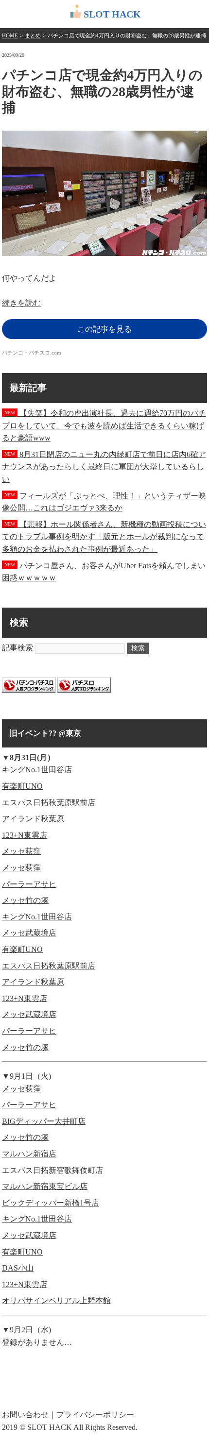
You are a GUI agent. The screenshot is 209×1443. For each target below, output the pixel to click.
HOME (10, 35)
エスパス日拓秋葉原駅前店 (48, 802)
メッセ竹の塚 (25, 900)
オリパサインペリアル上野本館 (56, 1300)
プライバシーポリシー (95, 1414)
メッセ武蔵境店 (29, 933)
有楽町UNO (22, 786)
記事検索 (17, 648)
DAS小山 (18, 1268)
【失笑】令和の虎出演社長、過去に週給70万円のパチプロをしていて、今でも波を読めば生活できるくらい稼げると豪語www (104, 425)
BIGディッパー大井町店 (44, 1121)
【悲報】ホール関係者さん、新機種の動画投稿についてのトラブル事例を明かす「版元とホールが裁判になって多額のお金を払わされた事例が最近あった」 (104, 536)
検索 (138, 648)
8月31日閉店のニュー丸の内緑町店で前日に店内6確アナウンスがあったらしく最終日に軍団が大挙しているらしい (104, 466)
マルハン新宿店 (29, 1154)
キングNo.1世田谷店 (37, 769)
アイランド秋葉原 (33, 819)
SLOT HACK (112, 14)
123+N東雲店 (24, 835)
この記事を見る (104, 329)
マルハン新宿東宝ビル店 (44, 1186)
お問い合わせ (25, 1414)
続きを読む (21, 303)
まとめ (33, 35)
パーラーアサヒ (29, 884)
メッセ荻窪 (21, 851)
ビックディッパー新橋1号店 (50, 1203)
